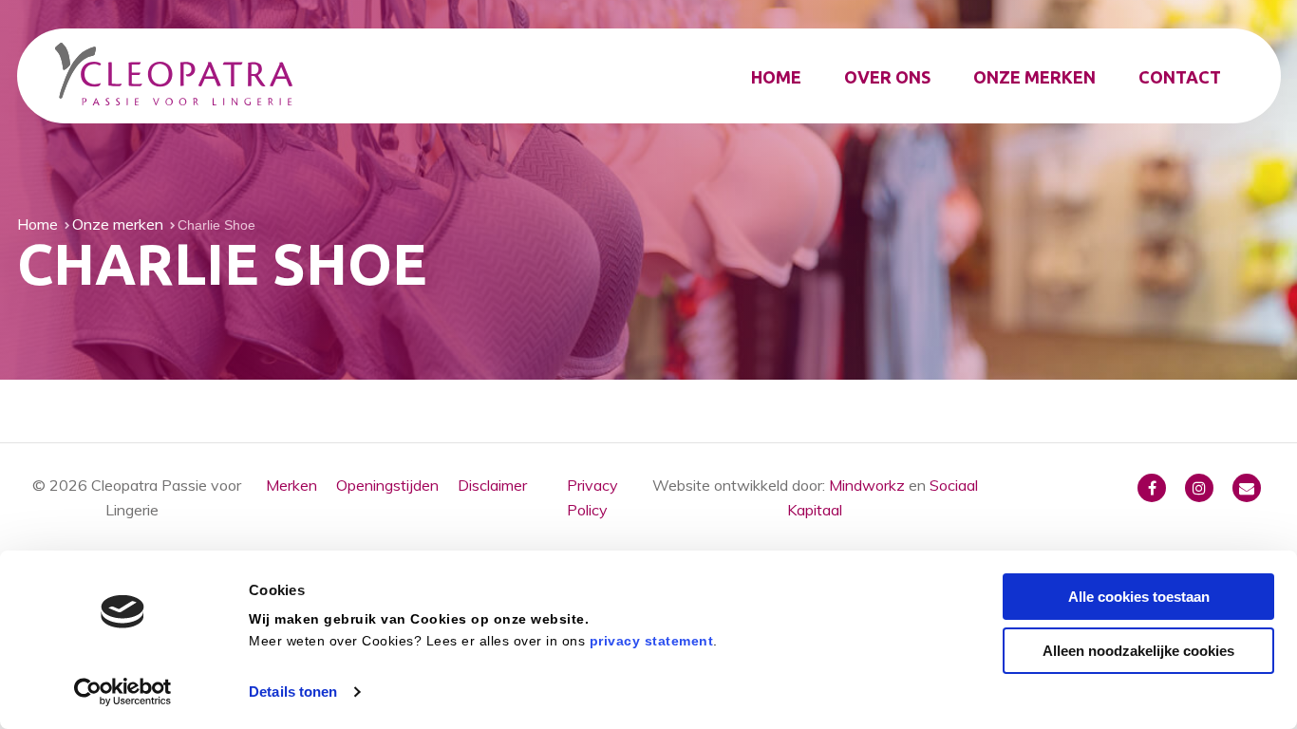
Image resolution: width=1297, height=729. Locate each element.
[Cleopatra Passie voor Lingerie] (173, 77)
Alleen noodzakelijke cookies (1138, 650)
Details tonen (293, 691)
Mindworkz (867, 485)
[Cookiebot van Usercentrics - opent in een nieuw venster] (123, 692)
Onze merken (1034, 76)
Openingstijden (387, 485)
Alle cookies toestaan (1139, 597)
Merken (291, 485)
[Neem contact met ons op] (1246, 488)
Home (776, 76)
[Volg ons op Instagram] (1199, 488)
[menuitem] (776, 76)
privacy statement (652, 639)
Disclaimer (492, 485)
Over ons (887, 76)
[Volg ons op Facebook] (1151, 488)
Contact (1179, 76)
